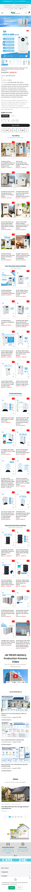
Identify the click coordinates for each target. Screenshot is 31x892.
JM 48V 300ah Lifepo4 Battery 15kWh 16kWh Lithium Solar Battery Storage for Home (7, 353)
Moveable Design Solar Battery (15, 82)
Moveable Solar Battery (17, 97)
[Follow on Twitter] (7, 130)
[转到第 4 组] (18, 817)
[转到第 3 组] (15, 817)
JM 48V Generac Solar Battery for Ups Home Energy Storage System (22, 382)
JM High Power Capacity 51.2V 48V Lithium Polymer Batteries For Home (8, 642)
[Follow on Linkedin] (15, 130)
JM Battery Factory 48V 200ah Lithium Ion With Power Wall (7, 419)
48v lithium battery (17, 86)
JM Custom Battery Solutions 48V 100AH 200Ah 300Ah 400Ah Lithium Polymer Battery (7, 582)
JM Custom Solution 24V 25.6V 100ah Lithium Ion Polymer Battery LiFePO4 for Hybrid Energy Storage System (8, 515)
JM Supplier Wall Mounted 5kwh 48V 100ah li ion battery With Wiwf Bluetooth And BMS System (23, 515)
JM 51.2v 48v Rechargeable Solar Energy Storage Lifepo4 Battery (22, 164)
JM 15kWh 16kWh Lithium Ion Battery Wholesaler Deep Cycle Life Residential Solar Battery (22, 194)
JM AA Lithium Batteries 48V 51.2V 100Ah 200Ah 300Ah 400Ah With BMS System (22, 552)
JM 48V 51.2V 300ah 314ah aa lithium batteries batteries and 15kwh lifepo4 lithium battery (22, 225)
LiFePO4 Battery (22, 90)
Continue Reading (6, 720)
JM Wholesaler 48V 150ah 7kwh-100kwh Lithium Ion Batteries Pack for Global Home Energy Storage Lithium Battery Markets (23, 643)
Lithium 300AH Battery (22, 91)
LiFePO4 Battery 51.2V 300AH (8, 91)
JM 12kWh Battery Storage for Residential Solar (7, 322)
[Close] (29, 878)
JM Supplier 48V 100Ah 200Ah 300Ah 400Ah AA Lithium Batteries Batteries (7, 552)
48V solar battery (12, 88)
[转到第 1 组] (10, 817)
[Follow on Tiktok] (26, 130)
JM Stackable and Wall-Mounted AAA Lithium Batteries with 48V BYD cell (22, 613)
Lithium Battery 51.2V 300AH (12, 95)
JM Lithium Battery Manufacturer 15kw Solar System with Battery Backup (8, 256)
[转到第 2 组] (13, 817)
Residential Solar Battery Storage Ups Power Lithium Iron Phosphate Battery (8, 194)
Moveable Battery (5, 97)
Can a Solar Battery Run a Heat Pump (12, 740)
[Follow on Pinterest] (19, 130)
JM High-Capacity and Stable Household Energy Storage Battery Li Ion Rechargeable (23, 256)
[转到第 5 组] (21, 817)
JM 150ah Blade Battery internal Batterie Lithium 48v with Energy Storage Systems (7, 613)
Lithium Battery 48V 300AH (8, 93)
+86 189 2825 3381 (8, 5)
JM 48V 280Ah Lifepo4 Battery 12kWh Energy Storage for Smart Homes (22, 293)
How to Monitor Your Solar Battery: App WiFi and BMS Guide (14, 765)
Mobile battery (23, 95)
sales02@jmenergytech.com (21, 5)
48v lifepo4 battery (6, 86)
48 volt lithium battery (22, 84)
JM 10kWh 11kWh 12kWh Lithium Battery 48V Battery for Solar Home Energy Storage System (22, 323)
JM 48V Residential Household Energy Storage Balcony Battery (8, 292)
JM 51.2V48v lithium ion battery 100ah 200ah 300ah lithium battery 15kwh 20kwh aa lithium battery (7, 225)
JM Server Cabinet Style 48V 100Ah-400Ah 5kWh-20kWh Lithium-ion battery (23, 582)
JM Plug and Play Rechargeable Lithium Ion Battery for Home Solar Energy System (8, 164)
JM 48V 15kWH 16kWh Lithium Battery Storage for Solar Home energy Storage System (7, 383)
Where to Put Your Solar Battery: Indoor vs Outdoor (14, 714)
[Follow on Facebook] (3, 130)
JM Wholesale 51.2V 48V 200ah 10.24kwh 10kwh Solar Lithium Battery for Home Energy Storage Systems (22, 421)
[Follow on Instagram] (11, 130)
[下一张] (25, 817)
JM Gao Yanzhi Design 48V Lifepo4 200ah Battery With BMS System (22, 451)
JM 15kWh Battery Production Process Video (15, 658)
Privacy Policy (14, 884)
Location (11, 8)
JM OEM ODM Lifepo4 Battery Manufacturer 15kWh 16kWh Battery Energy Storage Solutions (14, 69)
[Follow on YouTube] (22, 130)
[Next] (27, 44)
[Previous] (3, 44)
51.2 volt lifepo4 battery (12, 90)
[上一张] (6, 817)
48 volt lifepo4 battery (10, 84)
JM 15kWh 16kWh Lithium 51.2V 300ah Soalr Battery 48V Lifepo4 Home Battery (23, 353)
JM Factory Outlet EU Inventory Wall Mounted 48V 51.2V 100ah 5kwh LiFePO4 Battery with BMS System (22, 481)
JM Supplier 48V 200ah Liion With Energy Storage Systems (8, 451)
